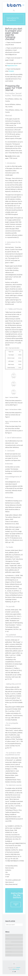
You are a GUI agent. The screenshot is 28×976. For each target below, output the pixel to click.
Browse (7, 938)
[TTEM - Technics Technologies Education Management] (14, 5)
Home (7, 935)
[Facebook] (13, 971)
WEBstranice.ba (15, 969)
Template (11, 71)
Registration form (12, 65)
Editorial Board (9, 945)
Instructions (8, 941)
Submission (8, 948)
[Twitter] (15, 971)
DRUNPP (18, 967)
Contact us (8, 955)
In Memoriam (9, 951)
